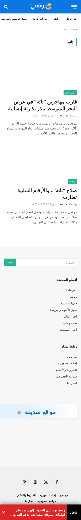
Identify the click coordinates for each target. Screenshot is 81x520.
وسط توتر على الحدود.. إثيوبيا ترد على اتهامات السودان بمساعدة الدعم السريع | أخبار (38, 512)
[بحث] (6, 6)
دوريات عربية (40, 18)
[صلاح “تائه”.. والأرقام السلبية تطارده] (40, 163)
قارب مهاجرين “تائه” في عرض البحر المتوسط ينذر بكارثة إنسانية (42, 105)
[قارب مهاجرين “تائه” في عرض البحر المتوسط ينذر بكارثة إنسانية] (40, 74)
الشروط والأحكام (66, 370)
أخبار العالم (70, 92)
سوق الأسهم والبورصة (63, 310)
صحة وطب (70, 323)
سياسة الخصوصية (66, 376)
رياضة (56, 18)
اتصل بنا (72, 383)
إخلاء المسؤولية (67, 363)
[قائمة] (74, 6)
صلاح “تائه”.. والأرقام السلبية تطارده (47, 193)
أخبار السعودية (68, 330)
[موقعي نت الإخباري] (40, 6)
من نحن (72, 356)
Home (73, 29)
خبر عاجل (71, 18)
